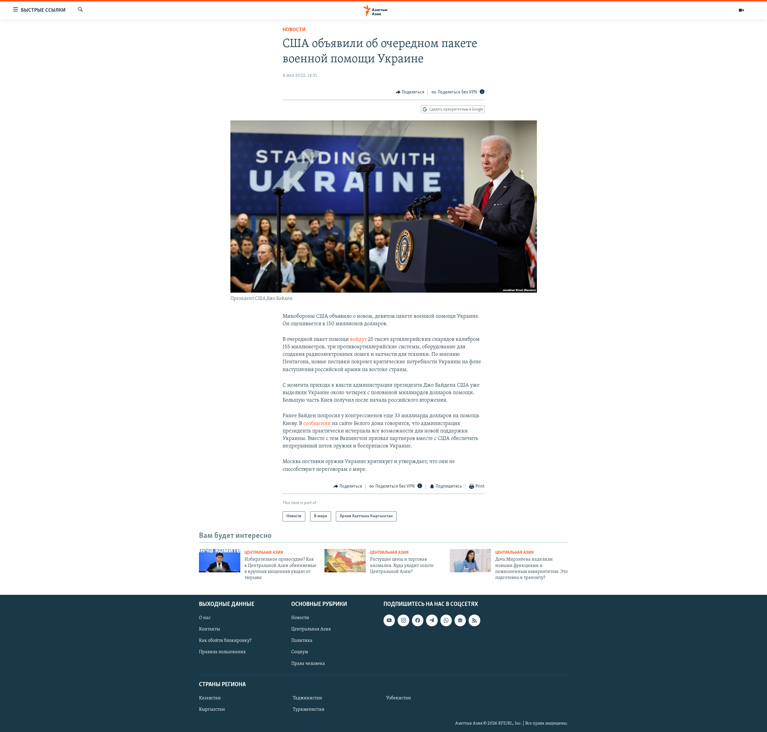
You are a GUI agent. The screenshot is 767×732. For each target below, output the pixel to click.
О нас (205, 617)
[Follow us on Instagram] (403, 620)
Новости (294, 30)
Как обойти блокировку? (225, 640)
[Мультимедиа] (741, 10)
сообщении (317, 424)
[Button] (410, 92)
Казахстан (210, 698)
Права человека (308, 663)
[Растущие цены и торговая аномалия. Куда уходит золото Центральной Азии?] (345, 560)
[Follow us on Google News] (460, 620)
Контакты (209, 629)
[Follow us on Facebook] (417, 620)
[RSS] (474, 620)
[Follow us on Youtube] (389, 620)
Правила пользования (222, 652)
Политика (301, 640)
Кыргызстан (212, 709)
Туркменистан (308, 709)
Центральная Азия (263, 552)
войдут (359, 339)
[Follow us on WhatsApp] (446, 620)
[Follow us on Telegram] (431, 620)
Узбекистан (398, 698)
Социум (299, 652)
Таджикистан (307, 698)
